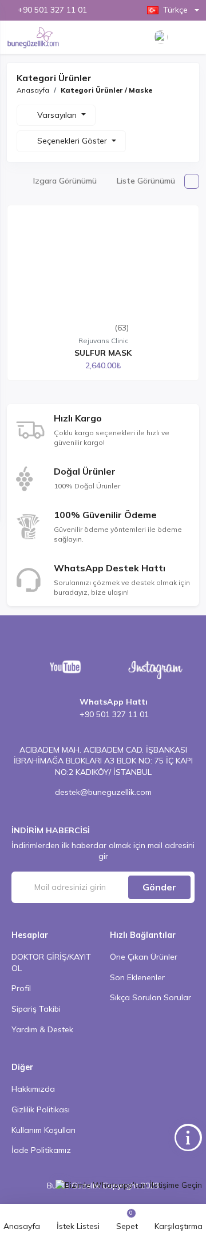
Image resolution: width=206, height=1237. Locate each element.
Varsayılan (58, 115)
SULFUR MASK (103, 353)
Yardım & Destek (42, 1029)
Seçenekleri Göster (73, 141)
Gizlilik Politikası (40, 1109)
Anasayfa (33, 90)
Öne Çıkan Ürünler (143, 957)
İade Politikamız (41, 1150)
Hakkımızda (33, 1089)
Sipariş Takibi (36, 1009)
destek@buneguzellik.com (103, 792)
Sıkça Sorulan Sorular (150, 997)
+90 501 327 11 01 (52, 10)
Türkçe (175, 10)
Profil (21, 988)
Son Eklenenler (137, 977)
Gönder (159, 887)
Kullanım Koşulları (43, 1130)
